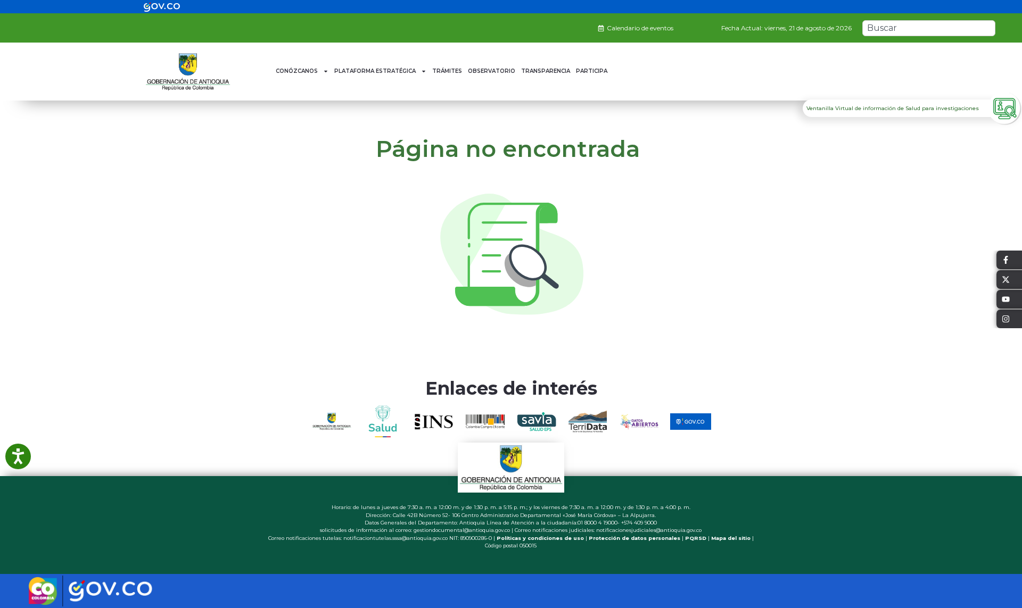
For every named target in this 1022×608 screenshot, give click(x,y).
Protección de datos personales (634, 538)
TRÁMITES (447, 71)
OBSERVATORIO (491, 71)
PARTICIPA (591, 71)
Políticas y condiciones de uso (540, 538)
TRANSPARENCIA (545, 71)
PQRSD (695, 538)
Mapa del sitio (731, 538)
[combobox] (928, 28)
